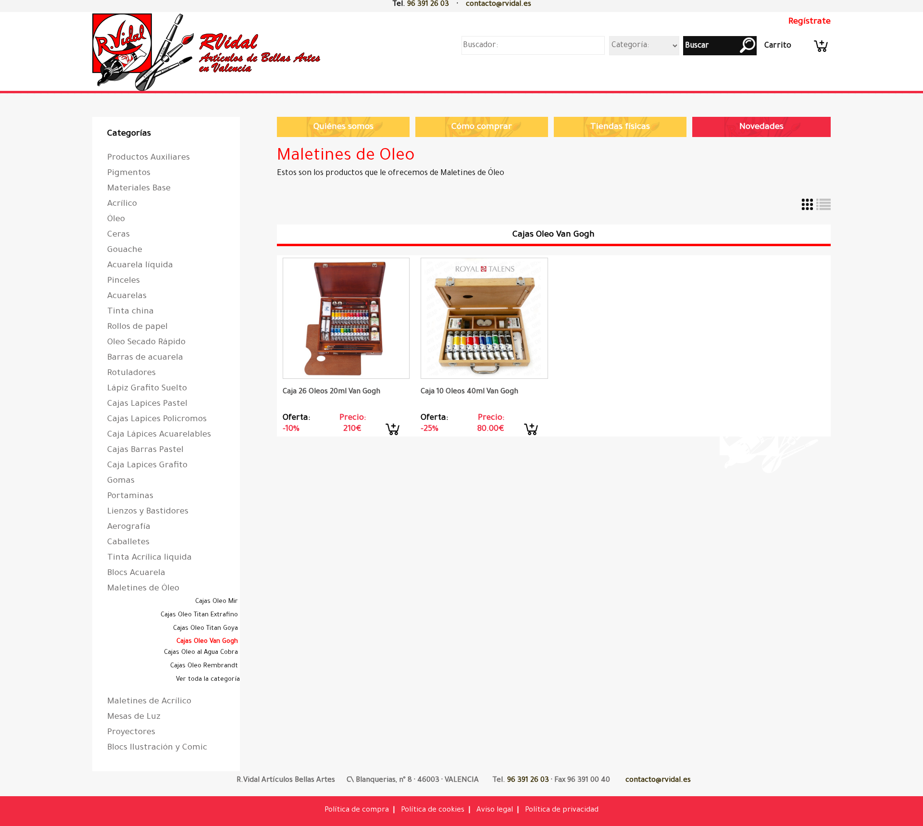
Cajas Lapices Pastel (147, 404)
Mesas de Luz (134, 717)
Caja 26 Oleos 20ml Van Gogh (331, 392)
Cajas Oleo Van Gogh (208, 641)
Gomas (121, 481)
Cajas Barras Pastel (145, 450)
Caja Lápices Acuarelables (159, 435)
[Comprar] (393, 435)
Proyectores (131, 733)
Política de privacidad (562, 810)
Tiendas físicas (620, 127)
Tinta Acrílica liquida (149, 558)
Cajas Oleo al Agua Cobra (202, 652)
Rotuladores (131, 373)
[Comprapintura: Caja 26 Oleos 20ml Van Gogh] (346, 318)
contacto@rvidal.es (498, 4)
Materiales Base (139, 189)
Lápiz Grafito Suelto (147, 389)
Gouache (124, 250)
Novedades (761, 127)
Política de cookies (432, 810)
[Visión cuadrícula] (808, 210)
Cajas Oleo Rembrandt (205, 666)
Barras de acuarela (145, 358)
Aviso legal (494, 810)
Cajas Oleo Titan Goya (206, 628)
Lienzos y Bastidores (147, 512)
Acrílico (122, 204)
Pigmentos (128, 173)
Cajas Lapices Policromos (157, 420)
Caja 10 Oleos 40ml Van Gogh (469, 392)
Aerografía (128, 527)
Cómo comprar (481, 127)
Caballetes (128, 543)
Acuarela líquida (140, 266)
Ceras (118, 235)
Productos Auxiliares (148, 158)
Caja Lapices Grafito (147, 466)
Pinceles (123, 281)
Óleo (116, 220)
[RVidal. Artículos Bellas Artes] (208, 92)
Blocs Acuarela (136, 573)
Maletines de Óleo (143, 589)
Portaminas (130, 496)
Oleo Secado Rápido (146, 343)
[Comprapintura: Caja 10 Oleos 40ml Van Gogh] (484, 318)
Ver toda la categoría (208, 679)
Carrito (777, 46)
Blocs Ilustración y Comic (157, 748)
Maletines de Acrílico (149, 702)
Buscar (696, 46)
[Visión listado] (823, 210)
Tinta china (130, 312)
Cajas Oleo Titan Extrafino (200, 615)
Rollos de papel (137, 327)
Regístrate (809, 22)
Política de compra (356, 810)
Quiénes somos (343, 127)
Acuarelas (127, 296)
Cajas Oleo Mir (217, 601)
